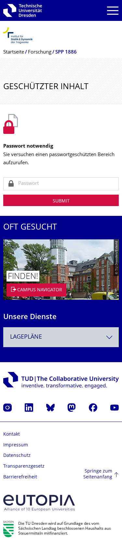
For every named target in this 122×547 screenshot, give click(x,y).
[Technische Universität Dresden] (22, 10)
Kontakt (11, 434)
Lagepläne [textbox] (26, 337)
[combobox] (61, 337)
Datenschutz (17, 456)
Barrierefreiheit (20, 477)
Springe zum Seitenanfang (97, 474)
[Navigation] (113, 10)
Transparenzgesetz (24, 466)
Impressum (15, 445)
